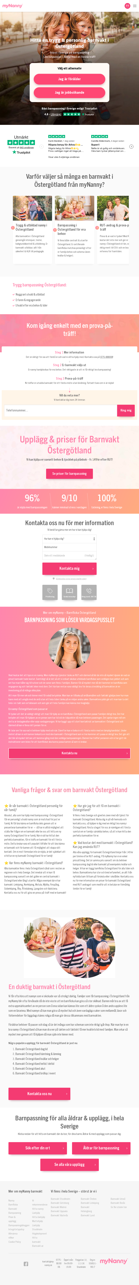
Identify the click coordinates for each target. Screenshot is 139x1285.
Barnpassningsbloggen (18, 1225)
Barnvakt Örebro (88, 1199)
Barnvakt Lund (88, 1215)
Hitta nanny (38, 1209)
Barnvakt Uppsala (59, 1211)
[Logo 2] (114, 1261)
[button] (134, 6)
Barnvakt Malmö (58, 1207)
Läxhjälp (36, 1213)
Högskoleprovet (39, 1233)
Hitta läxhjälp (38, 1217)
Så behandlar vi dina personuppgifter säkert (71, 579)
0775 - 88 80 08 (59, 1263)
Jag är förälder (69, 79)
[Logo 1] (13, 5)
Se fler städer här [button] (119, 1207)
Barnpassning (14, 1213)
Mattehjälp (37, 1221)
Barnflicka (13, 1204)
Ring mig (126, 410)
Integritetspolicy (16, 1229)
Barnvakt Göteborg (60, 1203)
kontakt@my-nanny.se (48, 1263)
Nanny (11, 1200)
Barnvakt (12, 1209)
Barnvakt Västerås (59, 1215)
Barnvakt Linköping (90, 1203)
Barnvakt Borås (118, 1203)
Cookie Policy (14, 1242)
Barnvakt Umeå (118, 1199)
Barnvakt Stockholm (60, 1199)
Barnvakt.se (37, 1246)
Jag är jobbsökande (69, 92)
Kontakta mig (69, 569)
